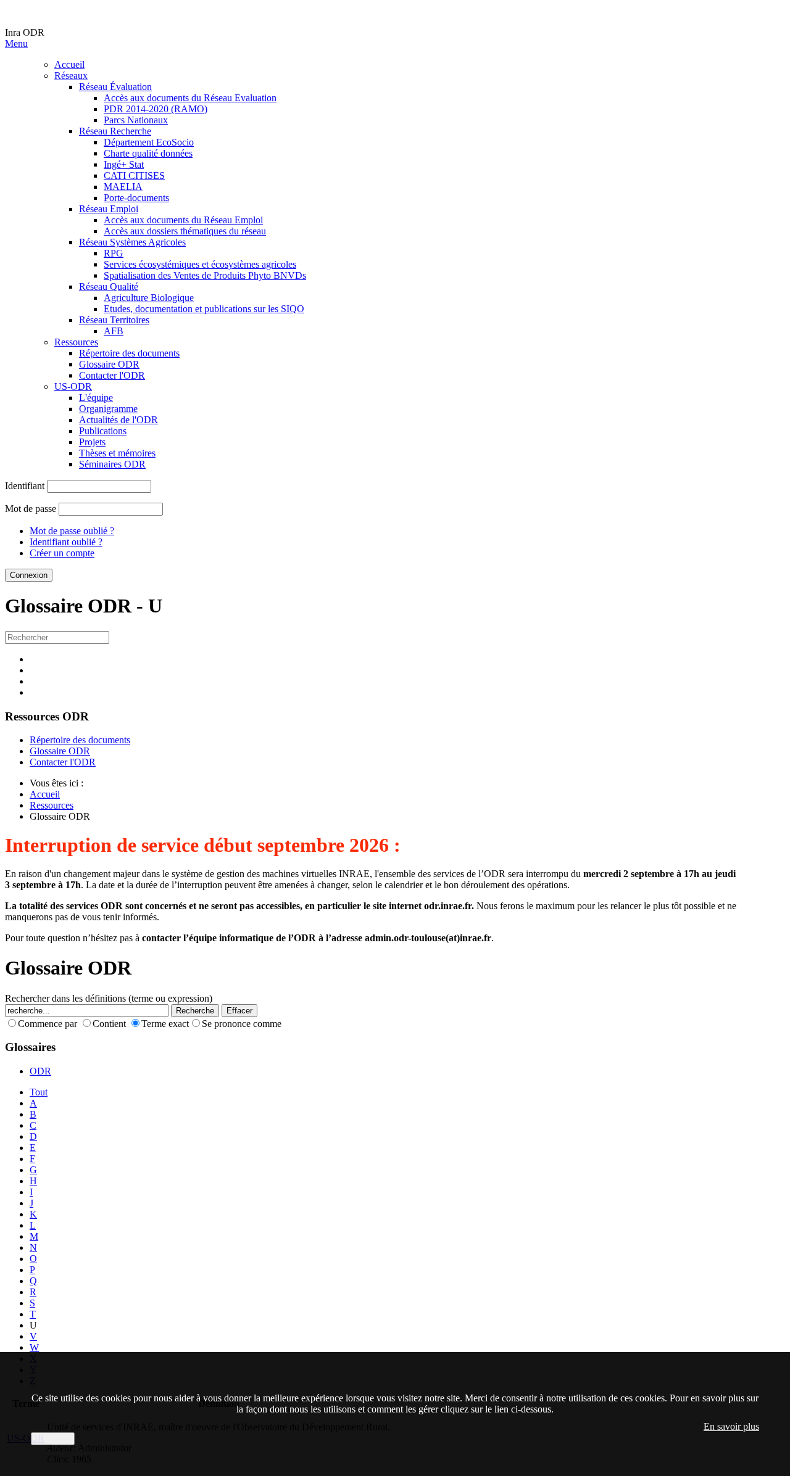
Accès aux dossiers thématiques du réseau (185, 231)
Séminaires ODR (112, 464)
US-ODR (73, 386)
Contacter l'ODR (112, 375)
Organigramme (108, 408)
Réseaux (71, 75)
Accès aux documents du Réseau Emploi (183, 220)
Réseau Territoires (114, 320)
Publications (103, 431)
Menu (16, 43)
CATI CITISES (134, 175)
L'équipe (96, 397)
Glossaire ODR (109, 364)
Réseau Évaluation (115, 86)
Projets (92, 442)
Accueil (69, 64)
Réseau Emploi (108, 209)
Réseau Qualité (108, 286)
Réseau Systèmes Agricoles (132, 242)
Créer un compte (62, 553)
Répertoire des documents (129, 353)
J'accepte (53, 1438)
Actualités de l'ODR (118, 419)
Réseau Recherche (115, 131)
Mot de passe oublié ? (72, 531)
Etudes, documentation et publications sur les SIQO (204, 308)
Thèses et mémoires (117, 453)
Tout (39, 1092)
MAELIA (123, 186)
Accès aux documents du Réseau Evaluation (190, 98)
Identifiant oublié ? (66, 542)
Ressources (76, 342)
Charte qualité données (148, 153)
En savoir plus (731, 1426)
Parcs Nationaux (136, 120)
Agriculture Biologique (149, 297)
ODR (40, 1071)
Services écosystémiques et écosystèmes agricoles (200, 264)
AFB (113, 331)
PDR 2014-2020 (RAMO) (155, 109)
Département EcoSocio (149, 142)
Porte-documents (136, 197)
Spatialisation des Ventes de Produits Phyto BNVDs (205, 275)
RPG (113, 253)
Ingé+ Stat (124, 164)
